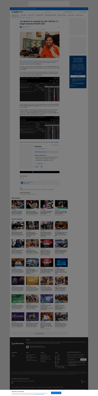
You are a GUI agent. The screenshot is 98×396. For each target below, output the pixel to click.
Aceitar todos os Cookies (56, 392)
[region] (49, 393)
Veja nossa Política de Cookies (38, 394)
